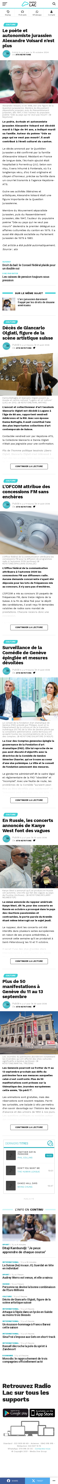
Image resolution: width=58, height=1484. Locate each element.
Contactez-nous (42, 1449)
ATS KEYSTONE (23, 55)
